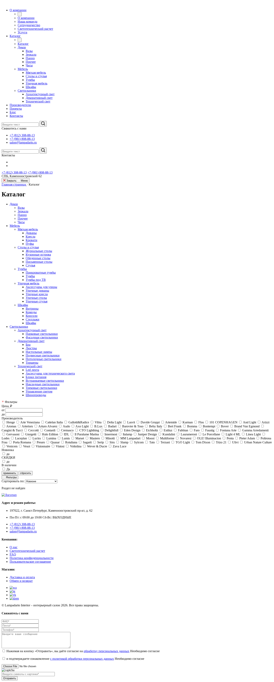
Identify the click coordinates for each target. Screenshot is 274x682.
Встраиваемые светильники (45, 380)
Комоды (31, 312)
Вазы (21, 207)
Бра (28, 344)
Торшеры (32, 362)
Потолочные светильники (43, 359)
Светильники (19, 326)
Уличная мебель (28, 283)
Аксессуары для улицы (41, 287)
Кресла (30, 236)
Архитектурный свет (32, 330)
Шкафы (23, 305)
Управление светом (39, 391)
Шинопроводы (36, 395)
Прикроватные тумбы (41, 272)
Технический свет (30, 366)
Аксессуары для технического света (50, 373)
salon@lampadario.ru (23, 142)
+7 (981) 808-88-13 (22, 139)
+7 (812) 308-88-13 (22, 135)
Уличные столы (36, 297)
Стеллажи (32, 319)
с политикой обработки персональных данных (82, 658)
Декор (14, 204)
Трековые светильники (41, 388)
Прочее (23, 218)
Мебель (15, 225)
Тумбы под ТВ (36, 279)
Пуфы (30, 243)
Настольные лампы (39, 352)
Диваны (31, 233)
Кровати (31, 240)
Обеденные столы (38, 258)
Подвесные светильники (43, 355)
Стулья (30, 265)
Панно (22, 215)
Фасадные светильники (42, 337)
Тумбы (22, 269)
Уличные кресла (37, 294)
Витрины (32, 308)
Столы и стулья (28, 247)
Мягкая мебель (28, 229)
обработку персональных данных (106, 651)
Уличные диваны (37, 290)
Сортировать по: (13, 481)
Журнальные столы (39, 251)
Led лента (32, 370)
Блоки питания (36, 377)
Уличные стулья (36, 301)
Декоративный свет (31, 341)
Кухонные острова (38, 254)
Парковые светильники (42, 333)
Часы (21, 222)
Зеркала (23, 211)
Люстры (31, 348)
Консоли (32, 315)
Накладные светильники (43, 384)
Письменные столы (39, 261)
